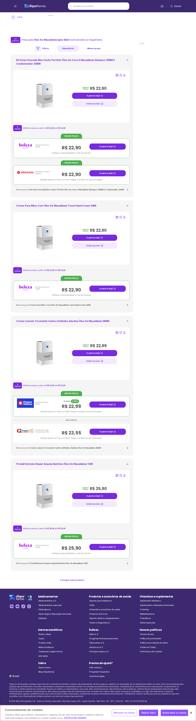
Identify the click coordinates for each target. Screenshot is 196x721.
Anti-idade (43, 656)
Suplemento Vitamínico (150, 601)
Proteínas (144, 609)
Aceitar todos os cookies (174, 713)
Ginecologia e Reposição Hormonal (54, 614)
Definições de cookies (124, 713)
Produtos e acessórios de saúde (110, 596)
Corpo (41, 638)
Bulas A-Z (93, 634)
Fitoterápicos (44, 609)
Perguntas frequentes (99, 672)
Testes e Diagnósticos (99, 623)
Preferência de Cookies (151, 651)
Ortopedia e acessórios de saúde (104, 609)
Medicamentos (48, 596)
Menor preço (94, 48)
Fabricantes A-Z (96, 643)
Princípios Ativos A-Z (99, 651)
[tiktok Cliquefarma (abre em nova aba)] (23, 606)
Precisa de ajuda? (101, 663)
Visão (91, 605)
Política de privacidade (150, 638)
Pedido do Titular (148, 647)
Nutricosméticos (46, 647)
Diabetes (42, 618)
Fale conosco (95, 667)
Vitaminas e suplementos (156, 596)
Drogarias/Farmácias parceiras (103, 638)
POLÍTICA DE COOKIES (75, 718)
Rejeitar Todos (149, 713)
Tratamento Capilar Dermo (50, 651)
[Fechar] (191, 712)
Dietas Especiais (147, 623)
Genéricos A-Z (96, 647)
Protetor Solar (44, 643)
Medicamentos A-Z (47, 601)
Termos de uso (147, 634)
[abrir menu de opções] (15, 6)
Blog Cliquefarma (46, 672)
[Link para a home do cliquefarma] (45, 6)
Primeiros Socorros (98, 614)
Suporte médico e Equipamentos (104, 618)
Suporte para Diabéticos (100, 601)
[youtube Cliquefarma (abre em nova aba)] (17, 606)
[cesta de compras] (162, 6)
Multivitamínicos (147, 614)
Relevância (68, 48)
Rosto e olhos (44, 634)
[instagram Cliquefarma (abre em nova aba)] (29, 606)
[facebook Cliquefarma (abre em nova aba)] (11, 606)
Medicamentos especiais (50, 605)
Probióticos (145, 618)
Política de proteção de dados (154, 643)
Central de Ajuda (96, 676)
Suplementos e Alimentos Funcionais (157, 605)
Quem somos (44, 667)
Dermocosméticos (50, 630)
